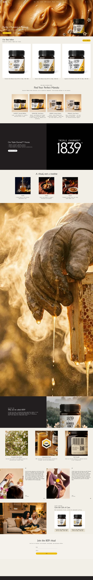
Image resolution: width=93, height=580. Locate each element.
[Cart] (90, 2)
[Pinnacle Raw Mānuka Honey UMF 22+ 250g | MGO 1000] (16, 61)
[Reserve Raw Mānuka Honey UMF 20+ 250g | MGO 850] (78, 520)
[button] (34, 2)
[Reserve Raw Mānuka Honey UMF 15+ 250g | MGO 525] (46, 61)
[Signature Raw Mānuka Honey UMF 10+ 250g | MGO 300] (76, 61)
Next (92, 484)
